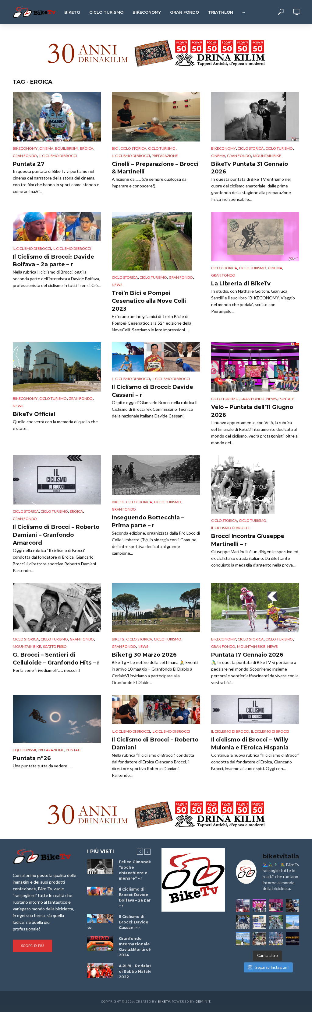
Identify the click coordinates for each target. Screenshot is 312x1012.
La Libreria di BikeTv (241, 283)
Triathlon (220, 12)
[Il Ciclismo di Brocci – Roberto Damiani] (156, 709)
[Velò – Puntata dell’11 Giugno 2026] (255, 367)
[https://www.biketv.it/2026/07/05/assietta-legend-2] (243, 939)
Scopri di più (32, 945)
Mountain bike (267, 155)
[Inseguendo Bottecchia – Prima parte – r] (156, 475)
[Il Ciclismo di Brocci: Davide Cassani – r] (156, 357)
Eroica (86, 148)
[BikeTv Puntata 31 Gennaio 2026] (255, 116)
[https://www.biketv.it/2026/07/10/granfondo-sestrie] (259, 922)
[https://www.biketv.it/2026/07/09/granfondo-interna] (276, 922)
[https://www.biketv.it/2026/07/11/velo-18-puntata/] (276, 906)
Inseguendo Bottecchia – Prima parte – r (148, 521)
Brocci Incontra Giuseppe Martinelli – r (247, 540)
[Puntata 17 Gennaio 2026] (255, 607)
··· (243, 12)
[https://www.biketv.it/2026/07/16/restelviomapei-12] (293, 906)
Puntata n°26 (32, 758)
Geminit (203, 1001)
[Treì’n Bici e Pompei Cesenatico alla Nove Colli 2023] (156, 241)
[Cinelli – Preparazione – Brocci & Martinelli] (156, 116)
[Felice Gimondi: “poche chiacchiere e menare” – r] (100, 866)
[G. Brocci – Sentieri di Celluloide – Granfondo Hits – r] (57, 607)
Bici (115, 148)
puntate (286, 398)
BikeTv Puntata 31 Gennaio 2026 (249, 168)
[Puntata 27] (57, 116)
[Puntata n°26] (57, 719)
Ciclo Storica (133, 148)
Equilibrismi (66, 148)
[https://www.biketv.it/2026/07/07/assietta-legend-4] (293, 922)
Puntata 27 (28, 164)
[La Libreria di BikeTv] (255, 236)
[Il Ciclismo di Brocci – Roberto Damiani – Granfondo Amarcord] (57, 480)
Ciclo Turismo (106, 12)
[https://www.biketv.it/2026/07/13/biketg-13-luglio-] (243, 922)
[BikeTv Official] (57, 367)
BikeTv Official (34, 414)
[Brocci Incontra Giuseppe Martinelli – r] (255, 484)
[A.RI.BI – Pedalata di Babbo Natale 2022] (100, 970)
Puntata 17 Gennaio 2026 (247, 654)
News (117, 284)
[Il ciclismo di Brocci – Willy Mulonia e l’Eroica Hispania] (255, 709)
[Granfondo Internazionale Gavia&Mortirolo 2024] (100, 943)
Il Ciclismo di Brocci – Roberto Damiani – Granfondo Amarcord (56, 535)
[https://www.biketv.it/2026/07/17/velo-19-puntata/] (259, 906)
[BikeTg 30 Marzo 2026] (156, 607)
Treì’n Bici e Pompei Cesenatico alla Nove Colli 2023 (149, 301)
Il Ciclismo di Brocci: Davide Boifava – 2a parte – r (53, 260)
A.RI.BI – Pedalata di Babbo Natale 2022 (136, 971)
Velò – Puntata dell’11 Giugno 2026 (252, 411)
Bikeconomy (147, 12)
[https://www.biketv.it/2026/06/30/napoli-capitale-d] (276, 939)
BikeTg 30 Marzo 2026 (144, 654)
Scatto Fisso (55, 646)
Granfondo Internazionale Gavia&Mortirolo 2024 (136, 946)
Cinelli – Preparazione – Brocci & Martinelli (155, 168)
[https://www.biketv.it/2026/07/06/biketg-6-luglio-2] (259, 939)
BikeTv (164, 1001)
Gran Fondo (184, 12)
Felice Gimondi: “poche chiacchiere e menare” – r (135, 870)
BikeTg (72, 12)
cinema (46, 148)
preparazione (165, 155)
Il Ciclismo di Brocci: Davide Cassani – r (152, 391)
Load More (156, 782)
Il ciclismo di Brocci (58, 155)
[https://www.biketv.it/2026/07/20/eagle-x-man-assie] (243, 906)
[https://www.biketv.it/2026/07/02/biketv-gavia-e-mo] (293, 939)
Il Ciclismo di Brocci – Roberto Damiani (155, 743)
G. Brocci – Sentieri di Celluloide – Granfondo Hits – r (56, 658)
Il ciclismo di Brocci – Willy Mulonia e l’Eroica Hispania (250, 743)
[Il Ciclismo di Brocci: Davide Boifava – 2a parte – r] (57, 226)
